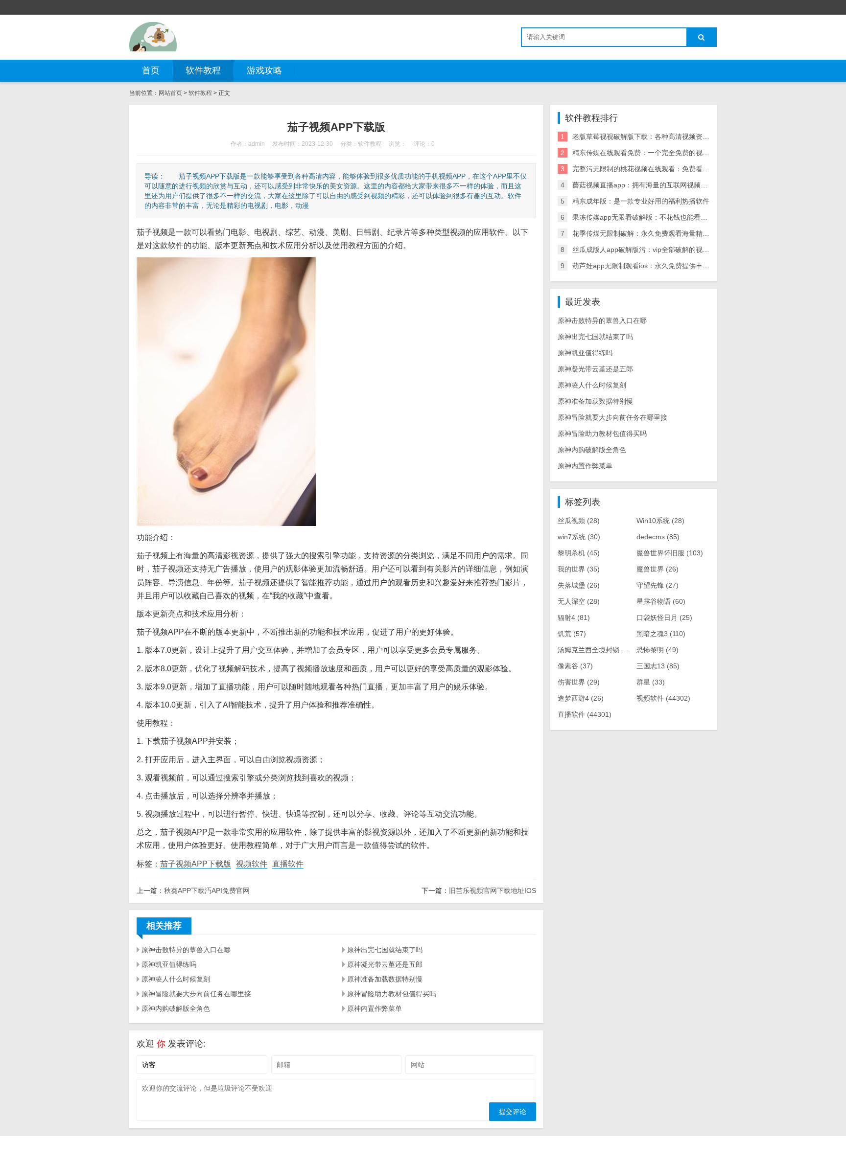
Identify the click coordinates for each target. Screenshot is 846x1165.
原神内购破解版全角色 (175, 1008)
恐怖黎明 (657, 650)
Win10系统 (660, 521)
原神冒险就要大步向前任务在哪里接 (196, 994)
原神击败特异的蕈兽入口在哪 (186, 950)
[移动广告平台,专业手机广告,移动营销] (153, 36)
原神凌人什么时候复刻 (175, 979)
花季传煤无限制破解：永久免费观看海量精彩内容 (647, 233)
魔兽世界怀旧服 (669, 553)
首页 (151, 70)
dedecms (658, 537)
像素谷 (575, 666)
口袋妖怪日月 (664, 617)
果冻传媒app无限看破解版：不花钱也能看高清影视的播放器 (663, 217)
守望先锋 (657, 585)
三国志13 (658, 666)
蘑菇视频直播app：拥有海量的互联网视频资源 (643, 185)
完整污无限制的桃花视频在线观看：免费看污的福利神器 (658, 169)
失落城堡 (579, 585)
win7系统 (579, 537)
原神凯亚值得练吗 (168, 964)
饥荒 (572, 634)
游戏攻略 (264, 70)
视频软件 (251, 864)
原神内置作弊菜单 (374, 1008)
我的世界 (579, 569)
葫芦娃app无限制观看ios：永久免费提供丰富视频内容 (654, 266)
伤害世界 (579, 682)
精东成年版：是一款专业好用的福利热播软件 (640, 201)
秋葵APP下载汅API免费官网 (207, 890)
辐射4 (574, 617)
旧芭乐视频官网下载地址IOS (492, 890)
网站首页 (170, 93)
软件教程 (203, 70)
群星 (650, 682)
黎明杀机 (579, 553)
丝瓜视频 (579, 521)
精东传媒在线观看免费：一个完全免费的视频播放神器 (654, 153)
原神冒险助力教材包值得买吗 (391, 994)
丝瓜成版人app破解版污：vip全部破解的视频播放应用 (654, 249)
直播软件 (288, 864)
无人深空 (579, 601)
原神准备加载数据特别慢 (385, 979)
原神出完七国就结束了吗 (385, 950)
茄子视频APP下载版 (195, 864)
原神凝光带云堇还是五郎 (385, 964)
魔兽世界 (657, 569)
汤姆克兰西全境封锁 (596, 650)
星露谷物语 (660, 601)
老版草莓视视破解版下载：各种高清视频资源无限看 (651, 136)
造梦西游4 (581, 698)
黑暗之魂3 (660, 634)
